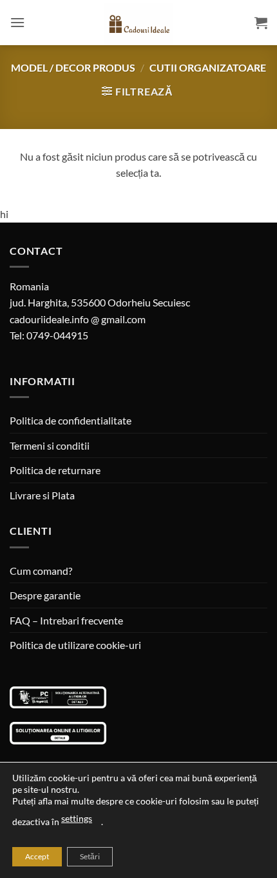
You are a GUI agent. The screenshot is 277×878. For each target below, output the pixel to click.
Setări (90, 856)
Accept (37, 856)
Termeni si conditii (50, 445)
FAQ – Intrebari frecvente (66, 620)
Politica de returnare (55, 470)
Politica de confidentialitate (70, 420)
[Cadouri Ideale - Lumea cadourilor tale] (138, 25)
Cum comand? (41, 570)
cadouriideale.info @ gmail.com (78, 319)
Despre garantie (45, 595)
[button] (17, 22)
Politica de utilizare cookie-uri (75, 645)
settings (76, 818)
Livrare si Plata (42, 495)
